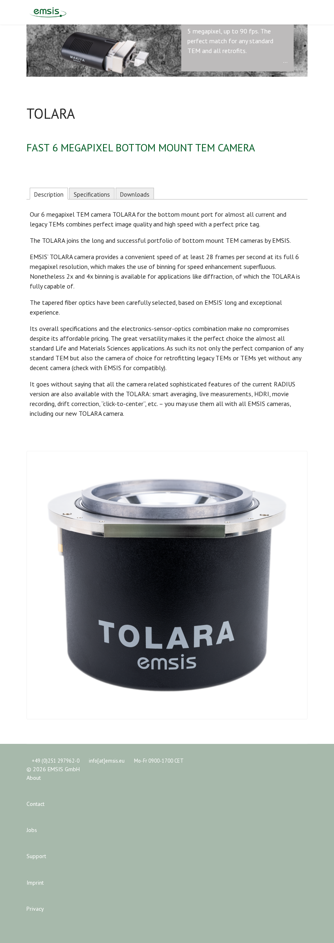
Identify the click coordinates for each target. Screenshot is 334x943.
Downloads (134, 194)
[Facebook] (292, 12)
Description (49, 194)
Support (36, 856)
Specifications (92, 194)
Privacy (35, 908)
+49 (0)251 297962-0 (55, 760)
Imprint (35, 882)
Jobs (31, 830)
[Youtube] (305, 12)
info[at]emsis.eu (107, 760)
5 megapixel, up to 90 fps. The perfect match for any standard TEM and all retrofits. (230, 41)
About (33, 777)
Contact (35, 804)
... (285, 60)
